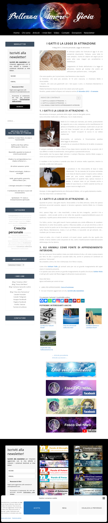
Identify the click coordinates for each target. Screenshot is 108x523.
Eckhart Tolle (52, 266)
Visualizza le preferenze (92, 508)
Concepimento (12, 246)
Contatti (65, 33)
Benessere (15, 223)
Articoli (36, 33)
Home (17, 33)
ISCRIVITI (19, 107)
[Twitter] (62, 301)
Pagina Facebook (20, 302)
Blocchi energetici (14, 217)
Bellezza (20, 243)
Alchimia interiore (22, 237)
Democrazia (16, 245)
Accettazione (27, 243)
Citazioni (22, 245)
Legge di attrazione (83, 48)
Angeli (11, 221)
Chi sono (26, 33)
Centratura (14, 243)
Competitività (27, 233)
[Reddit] (78, 301)
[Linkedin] (70, 301)
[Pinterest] (66, 301)
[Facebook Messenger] (46, 301)
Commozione (27, 215)
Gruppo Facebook (19, 299)
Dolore (25, 239)
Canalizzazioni (24, 248)
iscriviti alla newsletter (76, 291)
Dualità (24, 217)
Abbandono (28, 241)
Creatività (22, 241)
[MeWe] (83, 301)
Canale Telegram (20, 297)
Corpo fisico (22, 221)
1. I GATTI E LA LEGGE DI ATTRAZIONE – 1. (53, 101)
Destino (21, 239)
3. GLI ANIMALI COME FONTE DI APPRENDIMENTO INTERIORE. (60, 105)
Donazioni (77, 33)
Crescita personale (17, 230)
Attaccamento (12, 237)
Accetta (37, 508)
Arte (20, 217)
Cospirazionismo (23, 235)
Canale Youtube (20, 294)
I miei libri (46, 33)
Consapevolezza (13, 215)
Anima (10, 245)
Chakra (28, 221)
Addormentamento (13, 241)
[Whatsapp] (50, 301)
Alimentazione (15, 248)
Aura (16, 235)
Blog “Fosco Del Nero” (20, 284)
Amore (29, 237)
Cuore (13, 235)
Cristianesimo (23, 223)
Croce (24, 225)
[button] (104, 498)
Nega (64, 508)
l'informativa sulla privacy (20, 100)
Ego (10, 243)
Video (56, 33)
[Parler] (74, 301)
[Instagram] (58, 301)
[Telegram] (54, 301)
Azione (10, 223)
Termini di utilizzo (16, 518)
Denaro (29, 219)
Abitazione (15, 239)
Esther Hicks (98, 272)
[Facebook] (41, 301)
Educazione (23, 219)
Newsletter (89, 33)
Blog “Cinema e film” (19, 282)
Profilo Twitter (19, 304)
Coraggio (15, 221)
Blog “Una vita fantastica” (20, 292)
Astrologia (28, 245)
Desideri (20, 225)
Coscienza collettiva (24, 247)
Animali (21, 215)
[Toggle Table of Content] (77, 98)
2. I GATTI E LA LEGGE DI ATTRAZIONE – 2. (53, 103)
